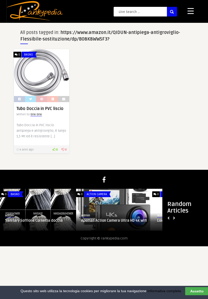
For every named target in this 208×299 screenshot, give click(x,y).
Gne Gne (36, 114)
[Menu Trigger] (191, 11)
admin (9, 215)
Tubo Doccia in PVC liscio (39, 108)
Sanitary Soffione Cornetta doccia (34, 220)
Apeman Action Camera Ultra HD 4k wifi (114, 220)
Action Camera (97, 194)
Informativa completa (164, 291)
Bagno (28, 54)
